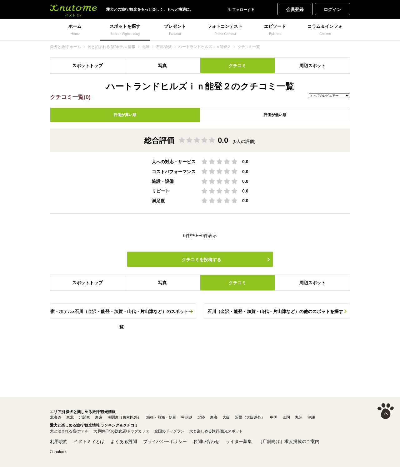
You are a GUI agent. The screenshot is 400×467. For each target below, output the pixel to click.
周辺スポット (312, 65)
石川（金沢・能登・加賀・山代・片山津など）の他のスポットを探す (275, 311)
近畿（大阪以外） (250, 417)
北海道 (55, 417)
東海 (214, 417)
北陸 (201, 417)
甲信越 (186, 417)
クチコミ (237, 65)
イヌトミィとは (89, 441)
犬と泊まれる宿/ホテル (69, 431)
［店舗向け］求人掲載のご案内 (288, 441)
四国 (286, 417)
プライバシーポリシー (165, 441)
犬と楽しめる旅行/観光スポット (216, 431)
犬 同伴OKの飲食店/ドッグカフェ (121, 431)
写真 (162, 65)
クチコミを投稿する (201, 259)
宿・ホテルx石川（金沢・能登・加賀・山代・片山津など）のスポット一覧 (121, 314)
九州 (298, 417)
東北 (70, 417)
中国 (274, 417)
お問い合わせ (206, 441)
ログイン (332, 9)
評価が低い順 (275, 115)
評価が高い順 (125, 115)
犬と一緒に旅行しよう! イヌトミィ (73, 9)
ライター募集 (239, 441)
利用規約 (59, 441)
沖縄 (311, 417)
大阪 (226, 417)
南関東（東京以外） (124, 417)
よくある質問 (124, 441)
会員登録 (295, 9)
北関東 (84, 417)
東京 (98, 417)
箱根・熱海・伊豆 (161, 417)
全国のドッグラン (169, 431)
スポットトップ (87, 65)
